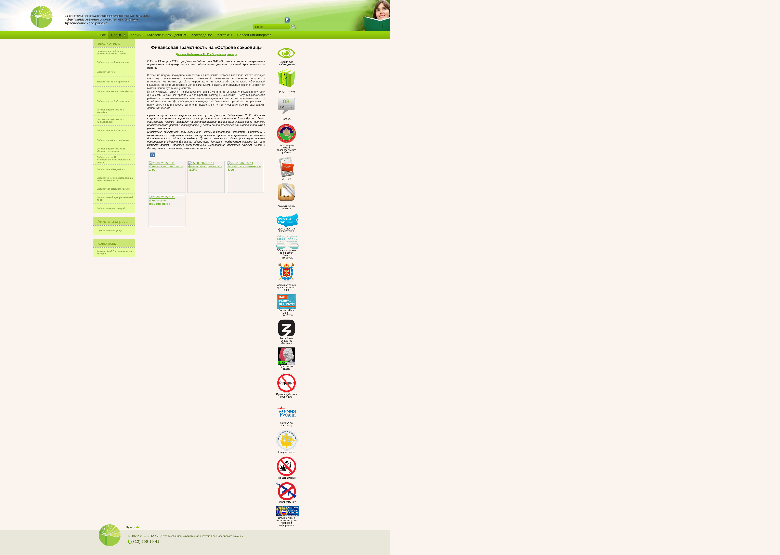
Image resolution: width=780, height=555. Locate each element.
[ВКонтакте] (152, 155)
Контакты (224, 35)
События (118, 35)
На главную (43, 20)
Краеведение (201, 35)
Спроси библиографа (254, 35)
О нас (101, 35)
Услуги (136, 35)
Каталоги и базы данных (166, 35)
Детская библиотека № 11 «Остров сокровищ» (206, 54)
